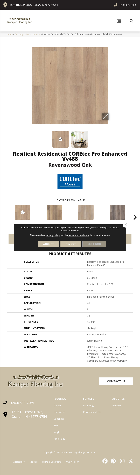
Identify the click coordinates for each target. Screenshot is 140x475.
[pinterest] (113, 461)
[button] (116, 381)
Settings (94, 244)
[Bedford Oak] (86, 212)
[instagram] (121, 461)
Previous (29, 137)
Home (10, 34)
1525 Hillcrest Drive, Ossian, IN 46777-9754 (34, 4)
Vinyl (27, 34)
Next (111, 137)
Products (35, 34)
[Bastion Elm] (54, 212)
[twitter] (130, 461)
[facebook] (104, 461)
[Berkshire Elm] (117, 212)
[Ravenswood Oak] (22, 212)
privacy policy (53, 235)
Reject (71, 244)
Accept (48, 244)
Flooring (19, 34)
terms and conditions (78, 235)
